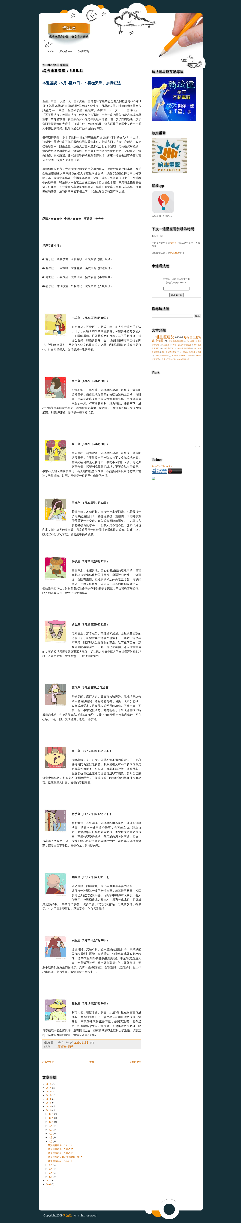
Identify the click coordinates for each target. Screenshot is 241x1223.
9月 (51, 1125)
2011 (49, 1110)
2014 (49, 1099)
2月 (51, 1172)
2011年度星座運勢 (176, 341)
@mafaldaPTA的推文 (162, 466)
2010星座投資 (167, 348)
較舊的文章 (135, 1061)
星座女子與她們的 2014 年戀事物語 (175, 359)
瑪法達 (69, 27)
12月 (51, 1113)
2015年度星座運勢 (161, 355)
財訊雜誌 (174, 253)
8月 (51, 1129)
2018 (49, 1084)
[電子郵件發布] (91, 1042)
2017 (49, 1087)
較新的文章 (48, 1061)
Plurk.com (197, 446)
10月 (51, 1121)
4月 (51, 1164)
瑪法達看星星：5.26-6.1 (60, 1145)
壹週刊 (173, 242)
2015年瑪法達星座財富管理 (182, 355)
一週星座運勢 (63, 1046)
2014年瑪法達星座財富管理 (190, 352)
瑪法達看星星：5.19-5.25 (60, 1149)
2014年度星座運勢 (169, 352)
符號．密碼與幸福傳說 (182, 345)
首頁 (91, 1061)
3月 (51, 1168)
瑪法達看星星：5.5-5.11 (62, 70)
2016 (49, 1091)
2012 (49, 1106)
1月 (51, 1176)
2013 (49, 1102)
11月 (51, 1117)
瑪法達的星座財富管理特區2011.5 (65, 1157)
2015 (49, 1095)
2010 (49, 1180)
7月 (51, 1133)
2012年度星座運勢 (183, 348)
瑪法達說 (165, 345)
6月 (51, 1137)
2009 (49, 1184)
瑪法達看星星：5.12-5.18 (60, 1153)
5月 (51, 1141)
